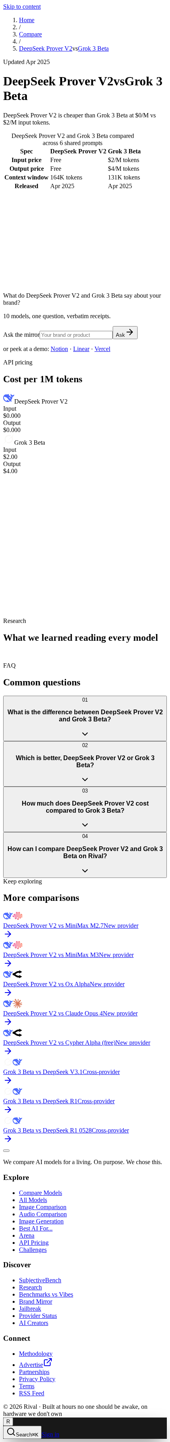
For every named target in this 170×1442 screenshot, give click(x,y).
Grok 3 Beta (93, 48)
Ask (120, 335)
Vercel (102, 348)
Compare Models (40, 1192)
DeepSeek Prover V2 (45, 48)
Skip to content (22, 6)
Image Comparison (42, 1207)
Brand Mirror (35, 1301)
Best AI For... (36, 1228)
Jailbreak (30, 1308)
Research (30, 1287)
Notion (59, 348)
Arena (26, 1235)
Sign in (50, 1434)
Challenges (33, 1249)
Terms (26, 1386)
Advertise (31, 1364)
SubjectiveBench (40, 1280)
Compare (30, 34)
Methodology (36, 1353)
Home (26, 20)
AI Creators (33, 1322)
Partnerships (34, 1371)
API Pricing (34, 1242)
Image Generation (41, 1221)
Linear (81, 348)
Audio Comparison (43, 1214)
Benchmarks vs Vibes (46, 1294)
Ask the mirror (21, 334)
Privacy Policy (37, 1379)
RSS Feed (31, 1393)
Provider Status (38, 1315)
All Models (33, 1200)
